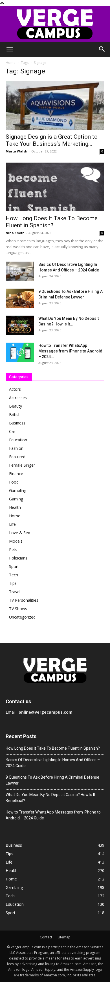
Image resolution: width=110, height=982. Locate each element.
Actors (15, 389)
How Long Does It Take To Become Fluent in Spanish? (52, 222)
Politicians (18, 558)
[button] (10, 49)
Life (12, 524)
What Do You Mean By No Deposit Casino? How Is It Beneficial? (50, 797)
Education (18, 439)
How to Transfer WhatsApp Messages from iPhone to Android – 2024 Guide (53, 815)
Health (15, 507)
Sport (14, 566)
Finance (16, 473)
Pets (13, 549)
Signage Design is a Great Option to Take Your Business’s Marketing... (52, 140)
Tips (13, 583)
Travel (14, 591)
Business (17, 423)
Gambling (17, 490)
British (15, 414)
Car (12, 431)
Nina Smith (15, 233)
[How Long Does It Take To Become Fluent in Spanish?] (55, 187)
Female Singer (22, 465)
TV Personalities (23, 600)
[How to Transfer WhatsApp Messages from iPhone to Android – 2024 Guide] (20, 352)
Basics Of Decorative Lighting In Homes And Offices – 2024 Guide (53, 763)
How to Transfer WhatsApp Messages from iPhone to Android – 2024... (70, 351)
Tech (13, 574)
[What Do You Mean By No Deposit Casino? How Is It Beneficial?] (20, 325)
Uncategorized (22, 617)
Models (16, 541)
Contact (46, 937)
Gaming (16, 499)
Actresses (18, 397)
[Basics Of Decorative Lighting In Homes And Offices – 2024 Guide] (20, 271)
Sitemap (64, 937)
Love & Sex (19, 532)
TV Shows (18, 608)
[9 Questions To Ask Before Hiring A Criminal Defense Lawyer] (20, 298)
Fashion (16, 448)
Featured (17, 456)
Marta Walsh (16, 151)
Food (14, 482)
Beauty (15, 406)
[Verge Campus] (55, 24)
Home (11, 62)
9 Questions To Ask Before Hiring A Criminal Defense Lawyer (52, 780)
